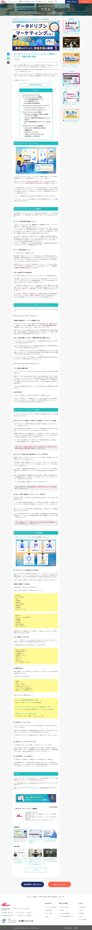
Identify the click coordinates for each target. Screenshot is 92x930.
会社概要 (76, 928)
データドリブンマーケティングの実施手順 (33, 125)
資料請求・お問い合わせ (72, 1)
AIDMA (34, 224)
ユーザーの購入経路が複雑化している (33, 99)
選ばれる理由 (49, 910)
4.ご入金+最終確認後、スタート (67, 916)
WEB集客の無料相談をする (36, 84)
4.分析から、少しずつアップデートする (34, 134)
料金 (32, 1)
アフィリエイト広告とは (51, 907)
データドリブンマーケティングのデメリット (35, 109)
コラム (56, 1)
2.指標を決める (28, 130)
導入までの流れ (27, 1)
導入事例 (20, 1)
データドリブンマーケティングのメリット (34, 107)
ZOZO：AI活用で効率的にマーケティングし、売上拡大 (37, 122)
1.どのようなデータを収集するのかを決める (35, 127)
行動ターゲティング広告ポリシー (26, 915)
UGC (54, 236)
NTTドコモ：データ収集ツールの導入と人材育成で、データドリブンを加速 (36, 115)
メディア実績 (49, 913)
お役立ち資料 (50, 1)
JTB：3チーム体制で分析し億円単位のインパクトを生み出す (37, 118)
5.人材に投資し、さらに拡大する (32, 136)
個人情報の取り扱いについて (9, 915)
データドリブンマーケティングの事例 (32, 112)
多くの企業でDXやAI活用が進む (32, 103)
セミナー (44, 1)
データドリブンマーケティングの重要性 (32, 97)
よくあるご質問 (38, 1)
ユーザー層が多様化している (31, 101)
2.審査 (62, 910)
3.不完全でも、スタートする (31, 132)
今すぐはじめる (85, 1)
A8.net (40, 813)
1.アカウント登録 (64, 907)
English (29, 912)
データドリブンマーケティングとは (31, 95)
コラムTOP (35, 869)
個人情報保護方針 (68, 928)
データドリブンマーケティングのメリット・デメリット (36, 105)
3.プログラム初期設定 (65, 913)
